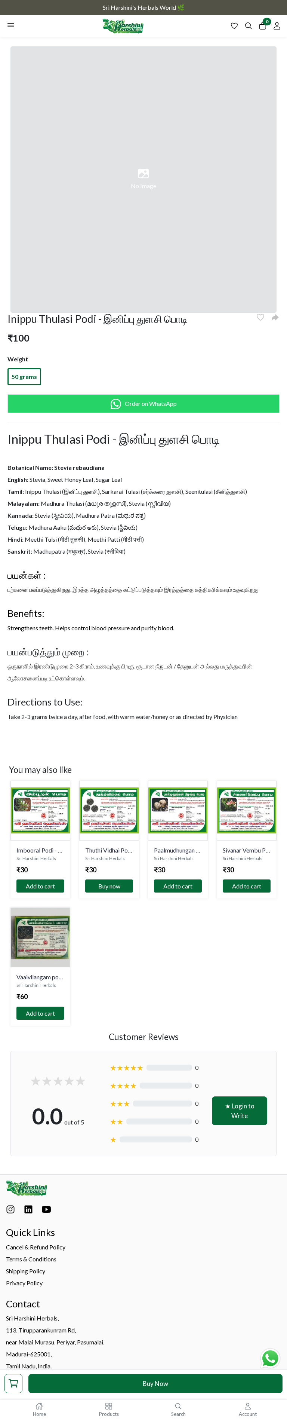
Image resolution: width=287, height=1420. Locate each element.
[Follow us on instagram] (10, 1211)
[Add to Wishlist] (260, 317)
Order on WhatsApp (151, 403)
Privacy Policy (24, 1282)
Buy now (109, 886)
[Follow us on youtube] (46, 1211)
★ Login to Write (239, 1111)
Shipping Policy (25, 1270)
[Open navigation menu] (11, 26)
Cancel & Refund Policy (35, 1247)
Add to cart (40, 886)
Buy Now (155, 1383)
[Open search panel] (248, 28)
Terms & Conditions (31, 1259)
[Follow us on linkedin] (28, 1211)
